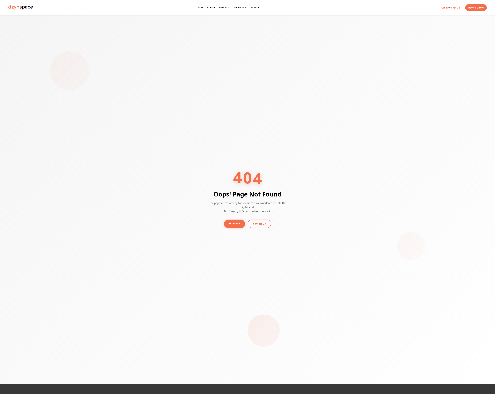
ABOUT (254, 7)
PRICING (211, 7)
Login (444, 7)
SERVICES (224, 7)
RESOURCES (240, 7)
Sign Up (455, 7)
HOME (200, 7)
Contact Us (259, 223)
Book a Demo (476, 7)
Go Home (234, 223)
